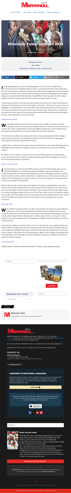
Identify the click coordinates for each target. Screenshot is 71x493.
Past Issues (27, 12)
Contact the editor (13, 359)
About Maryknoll (39, 12)
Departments (23, 68)
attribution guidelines (48, 471)
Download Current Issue (34, 461)
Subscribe (34, 387)
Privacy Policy (13, 364)
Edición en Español (53, 12)
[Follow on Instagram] (41, 412)
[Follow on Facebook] (29, 412)
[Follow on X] (33, 412)
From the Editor (15, 12)
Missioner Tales (36, 62)
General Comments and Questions (31, 359)
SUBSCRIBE (51, 286)
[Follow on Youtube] (37, 412)
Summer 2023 (47, 68)
